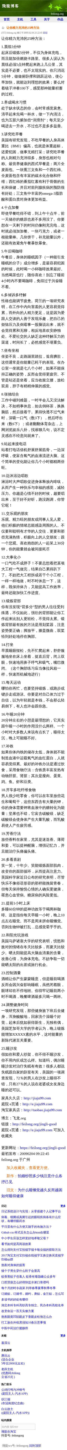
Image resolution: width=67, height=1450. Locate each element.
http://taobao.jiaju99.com (43, 1110)
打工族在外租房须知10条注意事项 (23, 1322)
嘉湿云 (5, 1342)
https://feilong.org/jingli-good (43, 1148)
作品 (60, 19)
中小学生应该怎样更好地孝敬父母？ (25, 1238)
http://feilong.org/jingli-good (34, 1124)
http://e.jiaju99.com (37, 1104)
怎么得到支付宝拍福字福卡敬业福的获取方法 (31, 1249)
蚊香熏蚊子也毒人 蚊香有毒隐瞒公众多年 (28, 1276)
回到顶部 (35, 1445)
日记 (45, 32)
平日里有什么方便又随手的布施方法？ (26, 1226)
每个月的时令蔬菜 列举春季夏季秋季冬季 (28, 1288)
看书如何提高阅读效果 (16, 1244)
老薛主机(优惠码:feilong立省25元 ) (10, 1373)
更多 (63, 1206)
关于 (47, 19)
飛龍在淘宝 (8, 1431)
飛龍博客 (10, 6)
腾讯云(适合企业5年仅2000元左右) (13, 1359)
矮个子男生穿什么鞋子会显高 (20, 1270)
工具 (33, 19)
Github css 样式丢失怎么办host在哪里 (25, 1232)
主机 (20, 19)
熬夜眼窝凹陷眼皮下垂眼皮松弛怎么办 (26, 1316)
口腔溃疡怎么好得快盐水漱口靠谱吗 (25, 1282)
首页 (7, 19)
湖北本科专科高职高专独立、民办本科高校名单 (32, 1305)
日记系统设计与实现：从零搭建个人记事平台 (31, 1211)
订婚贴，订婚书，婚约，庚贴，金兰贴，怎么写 (32, 1293)
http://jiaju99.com (37, 1098)
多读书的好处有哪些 (14, 1299)
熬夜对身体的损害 (13, 1265)
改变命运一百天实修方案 (17, 1311)
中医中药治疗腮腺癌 (14, 1328)
